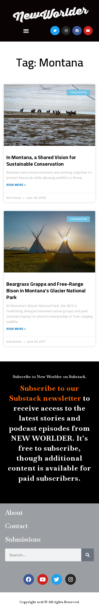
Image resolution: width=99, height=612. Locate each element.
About (14, 513)
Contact (16, 526)
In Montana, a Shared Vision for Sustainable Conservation (41, 160)
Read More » (16, 185)
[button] (26, 30)
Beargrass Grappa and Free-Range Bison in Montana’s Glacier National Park (46, 290)
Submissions (23, 539)
